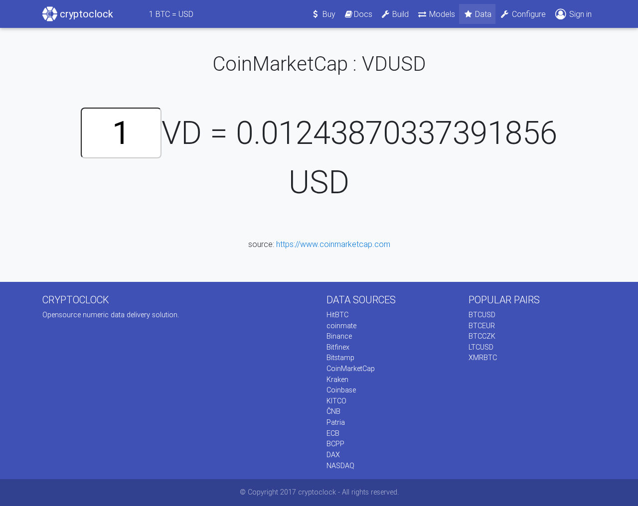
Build (399, 14)
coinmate (341, 325)
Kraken (337, 379)
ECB (332, 433)
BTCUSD (482, 314)
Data (482, 14)
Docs (363, 14)
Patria (335, 422)
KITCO (336, 400)
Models (441, 14)
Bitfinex (337, 347)
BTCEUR (482, 325)
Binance (339, 336)
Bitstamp (340, 357)
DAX (333, 454)
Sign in (579, 14)
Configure (528, 14)
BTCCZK (482, 336)
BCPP (335, 443)
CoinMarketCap (350, 368)
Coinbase (341, 389)
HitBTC (337, 314)
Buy (327, 14)
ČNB (333, 411)
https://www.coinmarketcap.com (333, 244)
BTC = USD (171, 14)
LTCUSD (481, 347)
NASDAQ (340, 465)
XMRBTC (483, 357)
